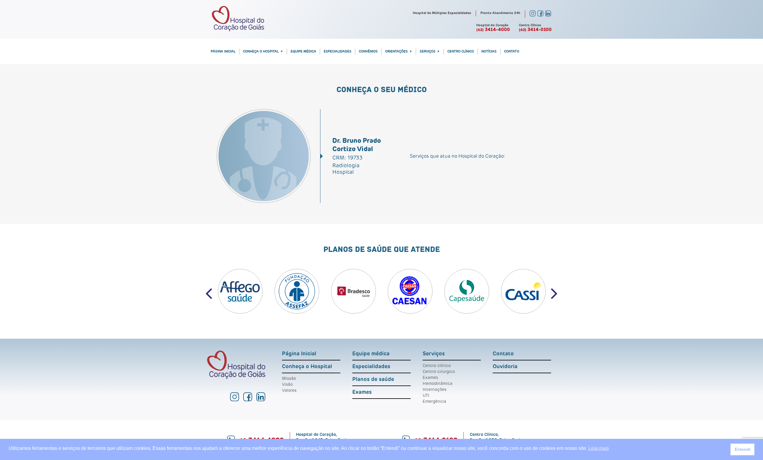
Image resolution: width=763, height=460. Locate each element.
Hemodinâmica (437, 384)
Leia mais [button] (598, 448)
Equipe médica (303, 51)
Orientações (396, 51)
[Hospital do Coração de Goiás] (238, 30)
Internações (434, 390)
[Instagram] (533, 15)
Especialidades (337, 51)
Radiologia (345, 165)
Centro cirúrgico (439, 372)
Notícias (489, 51)
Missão (289, 379)
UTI (426, 396)
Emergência (434, 401)
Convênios (368, 51)
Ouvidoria (505, 366)
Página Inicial (223, 51)
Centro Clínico (460, 51)
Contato (511, 51)
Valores (289, 390)
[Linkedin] (548, 15)
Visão (287, 384)
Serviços (427, 51)
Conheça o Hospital (261, 51)
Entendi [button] (742, 449)
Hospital (343, 172)
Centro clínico (437, 366)
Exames (362, 392)
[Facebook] (540, 15)
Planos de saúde (373, 379)
